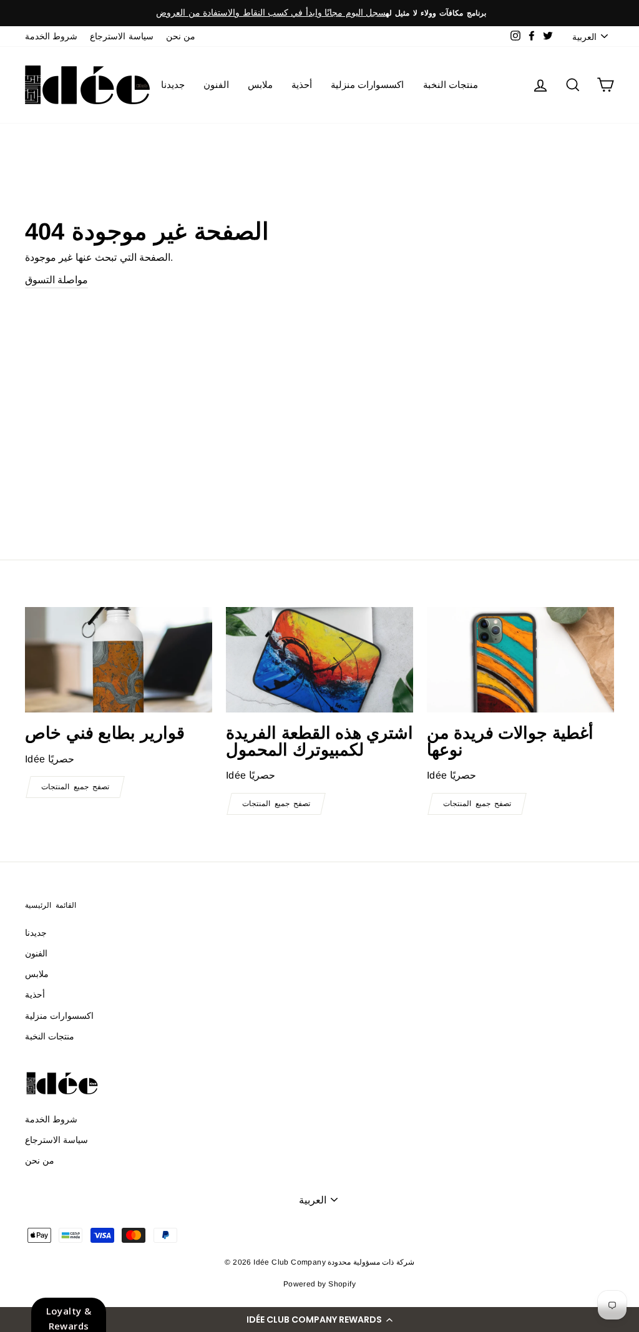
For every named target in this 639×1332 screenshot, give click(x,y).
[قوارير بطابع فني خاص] (118, 659)
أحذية (301, 84)
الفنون (216, 84)
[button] (319, 1319)
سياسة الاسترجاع (121, 36)
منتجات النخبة (450, 84)
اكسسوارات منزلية (367, 84)
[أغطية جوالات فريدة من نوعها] (520, 659)
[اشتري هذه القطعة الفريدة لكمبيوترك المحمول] (319, 659)
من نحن (180, 36)
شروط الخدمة (51, 36)
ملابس (260, 84)
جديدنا (173, 84)
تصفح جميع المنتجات (75, 786)
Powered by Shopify (319, 1284)
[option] (319, 13)
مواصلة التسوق (56, 280)
